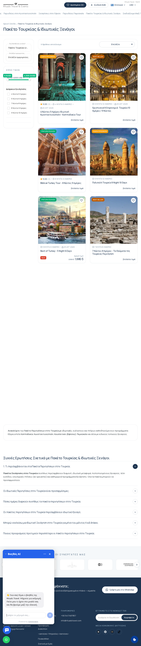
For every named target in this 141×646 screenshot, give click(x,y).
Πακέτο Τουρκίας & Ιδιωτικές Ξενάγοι (103, 13)
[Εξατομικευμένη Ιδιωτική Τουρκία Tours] (15, 5)
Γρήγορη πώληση (48, 131)
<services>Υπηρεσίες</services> (53, 633)
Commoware (33, 622)
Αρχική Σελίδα (9, 23)
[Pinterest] (105, 632)
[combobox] (18, 48)
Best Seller (98, 57)
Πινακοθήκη (43, 638)
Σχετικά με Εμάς (45, 643)
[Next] (137, 564)
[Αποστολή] (50, 615)
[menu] (44, 554)
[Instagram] (98, 632)
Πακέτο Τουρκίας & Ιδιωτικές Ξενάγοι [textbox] (18, 48)
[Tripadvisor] (112, 632)
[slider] (7, 80)
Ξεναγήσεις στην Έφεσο (50, 13)
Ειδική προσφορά (48, 57)
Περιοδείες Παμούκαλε (73, 13)
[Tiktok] (119, 632)
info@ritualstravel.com (71, 620)
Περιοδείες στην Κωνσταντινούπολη (20, 13)
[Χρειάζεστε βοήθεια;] (7, 630)
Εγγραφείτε (129, 617)
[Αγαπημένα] (81, 57)
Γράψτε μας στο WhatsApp (121, 589)
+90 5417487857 (68, 615)
